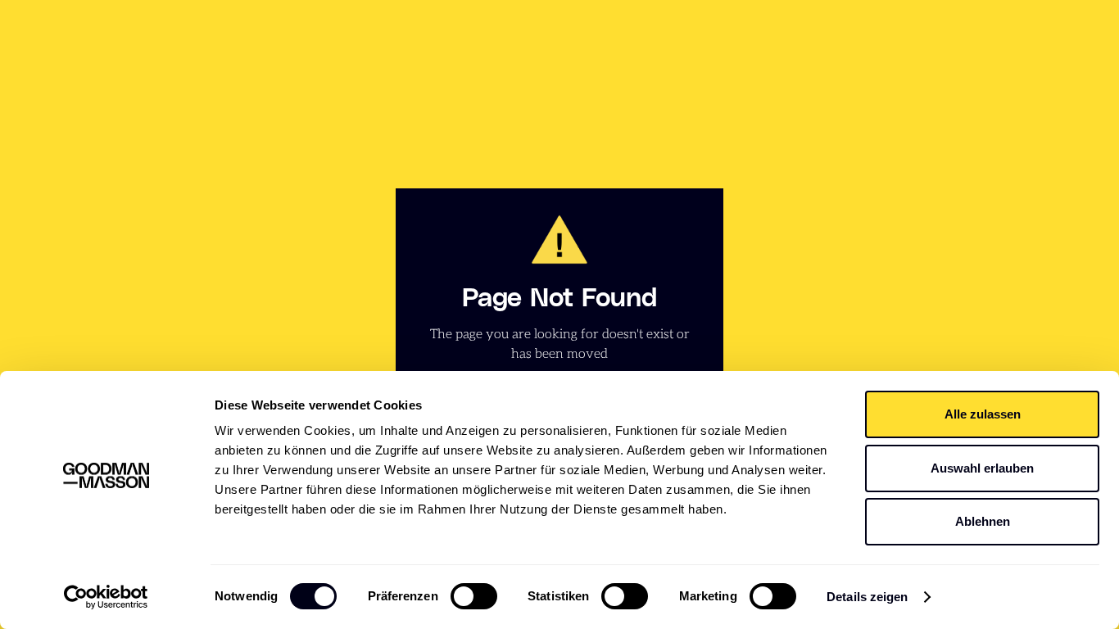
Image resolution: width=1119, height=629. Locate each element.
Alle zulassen (983, 414)
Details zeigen (867, 597)
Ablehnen (982, 521)
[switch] (474, 596)
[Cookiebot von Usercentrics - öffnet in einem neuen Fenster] (106, 597)
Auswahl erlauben (982, 468)
